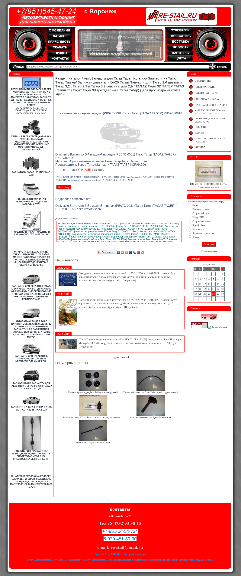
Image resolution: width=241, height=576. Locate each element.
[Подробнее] (129, 280)
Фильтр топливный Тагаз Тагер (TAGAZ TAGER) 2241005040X (93, 417)
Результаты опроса (209, 251)
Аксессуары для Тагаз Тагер (31, 113)
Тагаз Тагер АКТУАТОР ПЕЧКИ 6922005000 (140, 226)
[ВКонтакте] (118, 252)
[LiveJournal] (134, 252)
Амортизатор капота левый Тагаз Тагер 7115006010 (103, 231)
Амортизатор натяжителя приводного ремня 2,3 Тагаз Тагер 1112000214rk (112, 234)
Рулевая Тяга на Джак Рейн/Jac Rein (93, 442)
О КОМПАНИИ (203, 80)
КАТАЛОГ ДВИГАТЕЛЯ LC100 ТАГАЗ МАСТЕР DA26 (210, 112)
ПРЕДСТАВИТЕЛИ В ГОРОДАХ (211, 104)
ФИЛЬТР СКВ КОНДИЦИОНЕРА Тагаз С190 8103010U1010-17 (209, 185)
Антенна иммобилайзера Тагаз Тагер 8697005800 (99, 239)
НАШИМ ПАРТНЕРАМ (206, 92)
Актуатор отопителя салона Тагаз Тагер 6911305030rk (86, 226)
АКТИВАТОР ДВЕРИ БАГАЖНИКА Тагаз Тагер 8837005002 (88, 223)
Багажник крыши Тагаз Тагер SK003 (146, 239)
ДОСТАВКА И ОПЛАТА (207, 98)
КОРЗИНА (200, 147)
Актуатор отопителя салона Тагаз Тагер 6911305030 (149, 223)
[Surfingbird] (142, 252)
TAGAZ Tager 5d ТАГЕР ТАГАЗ (31, 110)
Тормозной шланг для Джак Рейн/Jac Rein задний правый (151, 392)
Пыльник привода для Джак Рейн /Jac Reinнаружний (92, 392)
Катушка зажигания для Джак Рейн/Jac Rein (150, 417)
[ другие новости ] (120, 356)
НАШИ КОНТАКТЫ (205, 86)
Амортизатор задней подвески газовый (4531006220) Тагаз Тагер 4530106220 (118, 227)
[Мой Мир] (130, 252)
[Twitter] (122, 252)
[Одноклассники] (126, 252)
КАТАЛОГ (200, 132)
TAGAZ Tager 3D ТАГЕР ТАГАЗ (31, 107)
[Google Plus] (138, 252)
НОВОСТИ (200, 126)
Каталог (75, 78)
